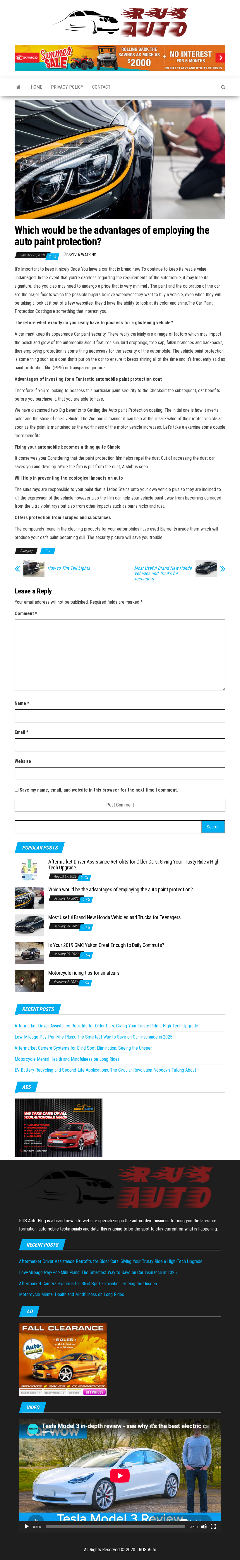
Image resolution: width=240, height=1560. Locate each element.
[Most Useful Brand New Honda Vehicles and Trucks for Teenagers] (29, 925)
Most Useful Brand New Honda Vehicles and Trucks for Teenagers (163, 573)
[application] (120, 1475)
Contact (101, 87)
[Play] (27, 1527)
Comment (26, 613)
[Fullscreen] (213, 1527)
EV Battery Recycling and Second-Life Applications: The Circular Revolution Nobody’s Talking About (105, 1070)
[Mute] (204, 1527)
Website (23, 761)
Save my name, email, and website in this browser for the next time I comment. (99, 790)
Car (47, 551)
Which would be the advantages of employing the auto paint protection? (120, 889)
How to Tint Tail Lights (68, 568)
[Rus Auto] (18, 87)
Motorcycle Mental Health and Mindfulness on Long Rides (67, 1059)
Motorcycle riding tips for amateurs (83, 973)
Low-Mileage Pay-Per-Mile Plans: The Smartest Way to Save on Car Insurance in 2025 (93, 1037)
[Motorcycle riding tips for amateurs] (29, 981)
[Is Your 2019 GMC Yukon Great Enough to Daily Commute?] (29, 953)
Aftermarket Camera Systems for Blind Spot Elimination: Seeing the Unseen (83, 1048)
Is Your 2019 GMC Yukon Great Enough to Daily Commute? (106, 945)
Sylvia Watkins (82, 255)
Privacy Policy (67, 87)
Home (36, 87)
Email (21, 732)
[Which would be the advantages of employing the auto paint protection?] (29, 897)
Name (22, 703)
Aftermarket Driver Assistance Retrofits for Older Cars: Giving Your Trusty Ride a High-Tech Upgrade (134, 865)
